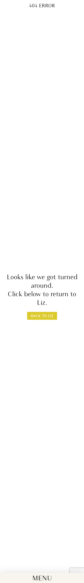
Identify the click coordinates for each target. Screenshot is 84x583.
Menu (42, 578)
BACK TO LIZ (42, 316)
